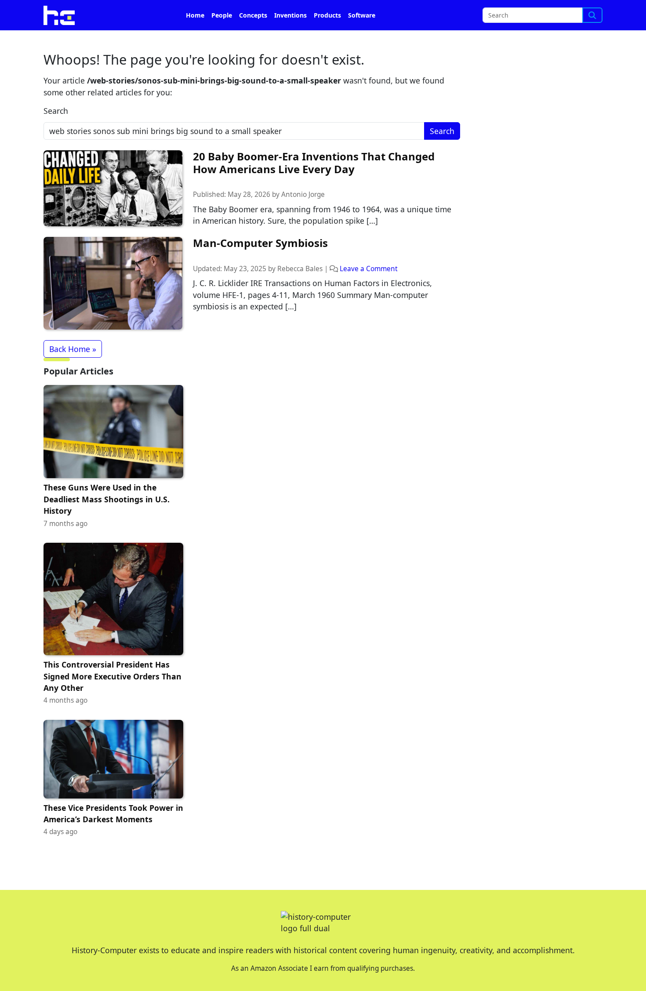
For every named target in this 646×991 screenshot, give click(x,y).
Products (327, 15)
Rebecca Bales (300, 268)
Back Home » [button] (72, 349)
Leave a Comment (369, 268)
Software (361, 15)
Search (56, 110)
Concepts (253, 15)
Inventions (290, 15)
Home (195, 15)
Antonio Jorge (303, 194)
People (221, 15)
